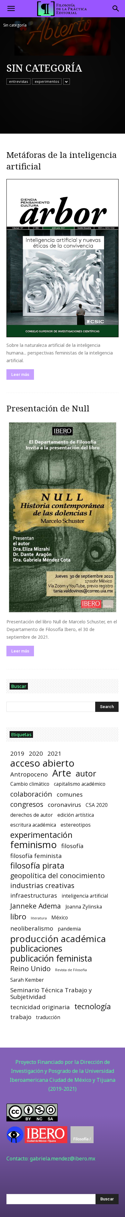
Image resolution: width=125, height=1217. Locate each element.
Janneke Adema (35, 905)
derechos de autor (31, 815)
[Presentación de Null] (62, 517)
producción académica (58, 938)
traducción (48, 1017)
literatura (39, 918)
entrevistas (18, 81)
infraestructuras (33, 895)
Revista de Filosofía (71, 970)
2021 (54, 753)
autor (86, 773)
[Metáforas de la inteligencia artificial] (62, 258)
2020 (36, 753)
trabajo (20, 1016)
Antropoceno (29, 774)
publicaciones (36, 948)
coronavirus (64, 804)
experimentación (41, 834)
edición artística (75, 815)
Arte (61, 773)
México (59, 917)
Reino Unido (30, 968)
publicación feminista (51, 958)
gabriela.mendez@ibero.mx (62, 1158)
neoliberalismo (31, 928)
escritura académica (33, 825)
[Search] (116, 8)
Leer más (20, 374)
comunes (70, 794)
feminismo (33, 844)
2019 (17, 753)
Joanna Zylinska (83, 906)
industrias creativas (42, 885)
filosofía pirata (37, 865)
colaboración (31, 794)
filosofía (72, 845)
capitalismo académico (79, 784)
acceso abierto (42, 763)
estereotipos (76, 825)
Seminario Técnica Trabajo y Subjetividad (51, 993)
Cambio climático (29, 784)
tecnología (92, 1006)
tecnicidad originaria (40, 1006)
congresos (26, 804)
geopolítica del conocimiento (57, 875)
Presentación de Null (47, 408)
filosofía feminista (36, 855)
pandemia (69, 928)
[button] (11, 8)
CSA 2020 (97, 805)
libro (18, 916)
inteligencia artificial (85, 896)
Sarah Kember (27, 980)
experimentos (47, 81)
